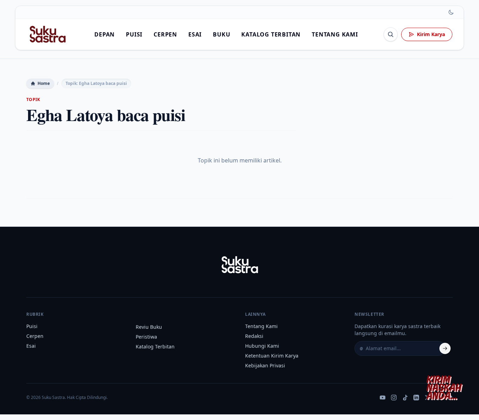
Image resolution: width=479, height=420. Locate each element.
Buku (221, 34)
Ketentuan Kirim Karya (271, 355)
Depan (104, 34)
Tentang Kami (335, 34)
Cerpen (165, 34)
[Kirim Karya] (446, 387)
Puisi (134, 34)
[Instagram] (394, 397)
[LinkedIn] (416, 397)
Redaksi (254, 336)
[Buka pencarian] (391, 34)
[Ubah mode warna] (451, 12)
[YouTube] (382, 397)
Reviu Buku (149, 327)
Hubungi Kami (262, 345)
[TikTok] (405, 397)
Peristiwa (146, 336)
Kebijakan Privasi (265, 365)
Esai (195, 34)
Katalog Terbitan (271, 34)
